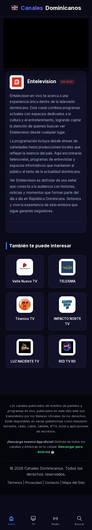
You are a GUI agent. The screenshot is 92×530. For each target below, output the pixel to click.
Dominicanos (51, 7)
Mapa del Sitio (74, 483)
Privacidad (33, 483)
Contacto (52, 483)
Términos (14, 483)
